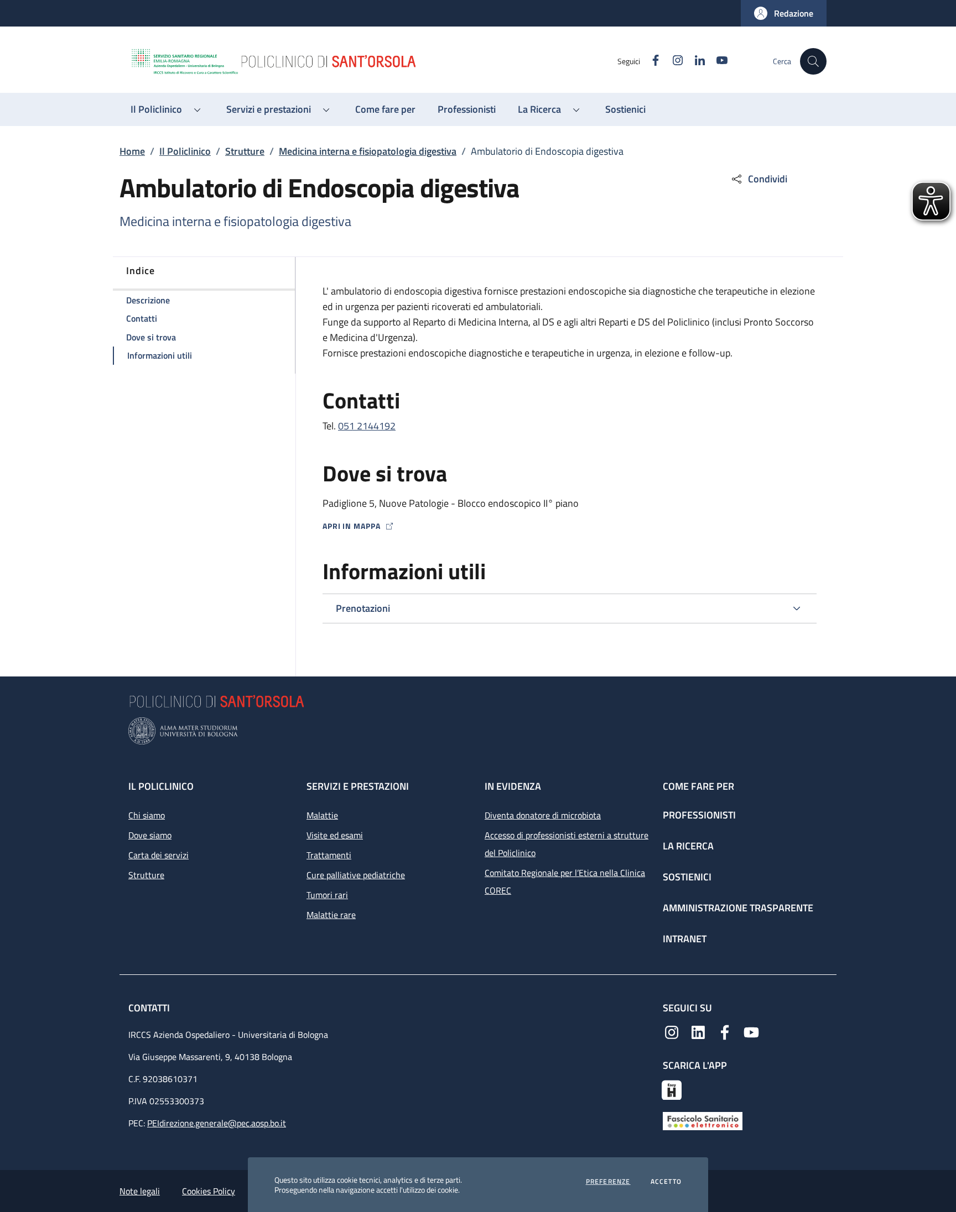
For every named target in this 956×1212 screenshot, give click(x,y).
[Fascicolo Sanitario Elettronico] (702, 1120)
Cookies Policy (208, 1191)
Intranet (684, 938)
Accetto (666, 1181)
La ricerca (688, 845)
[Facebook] (725, 1031)
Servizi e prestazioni (357, 786)
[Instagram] (671, 1031)
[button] (784, 13)
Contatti (150, 1007)
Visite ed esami (334, 835)
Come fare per (698, 786)
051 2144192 (367, 425)
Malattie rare (331, 914)
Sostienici (687, 876)
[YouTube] (751, 1031)
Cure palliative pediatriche (355, 875)
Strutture (244, 151)
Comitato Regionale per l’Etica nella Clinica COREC (565, 881)
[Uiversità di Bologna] (478, 730)
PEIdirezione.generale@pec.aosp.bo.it (216, 1123)
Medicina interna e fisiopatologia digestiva (367, 151)
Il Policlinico (185, 151)
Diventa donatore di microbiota (543, 815)
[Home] (373, 61)
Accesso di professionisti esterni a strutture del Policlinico (566, 843)
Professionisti (699, 814)
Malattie (322, 815)
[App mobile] (671, 1088)
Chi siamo (146, 815)
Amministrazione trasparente (738, 907)
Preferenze (608, 1181)
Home (132, 151)
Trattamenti (328, 855)
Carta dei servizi (158, 855)
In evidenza (513, 786)
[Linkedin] (698, 1031)
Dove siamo (150, 835)
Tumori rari (327, 894)
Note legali (139, 1191)
